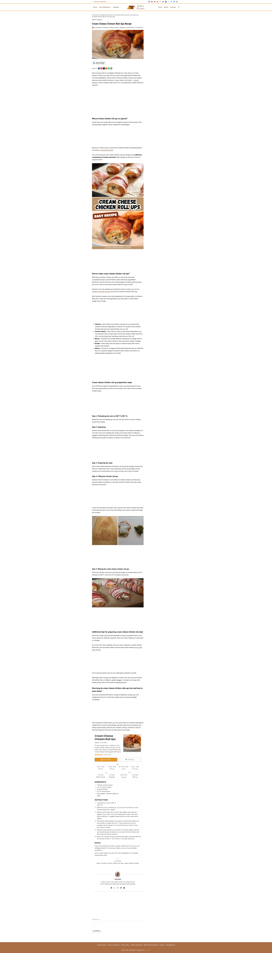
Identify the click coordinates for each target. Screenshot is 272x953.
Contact (173, 7)
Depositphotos (170, 945)
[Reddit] (157, 1)
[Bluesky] (174, 1)
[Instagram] (152, 1)
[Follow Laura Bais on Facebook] (111, 887)
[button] (95, 32)
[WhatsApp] (109, 68)
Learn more (112, 16)
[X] (104, 68)
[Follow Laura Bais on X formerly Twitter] (114, 887)
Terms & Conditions (113, 945)
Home (95, 7)
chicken (136, 80)
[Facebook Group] (165, 1)
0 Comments (139, 27)
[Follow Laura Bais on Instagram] (117, 887)
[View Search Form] (178, 7)
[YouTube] (163, 1)
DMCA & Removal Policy (151, 945)
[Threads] (177, 1)
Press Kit (162, 945)
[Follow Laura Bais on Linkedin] (121, 887)
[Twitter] (168, 1)
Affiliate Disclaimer (136, 945)
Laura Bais (98, 27)
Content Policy (101, 945)
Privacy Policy (125, 945)
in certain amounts (106, 150)
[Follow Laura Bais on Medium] (124, 887)
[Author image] (93, 27)
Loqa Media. (147, 950)
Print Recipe (107, 759)
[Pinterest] (154, 1)
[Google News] (171, 1)
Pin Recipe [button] (130, 759)
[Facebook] (149, 1)
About (166, 7)
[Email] (111, 68)
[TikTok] (160, 1)
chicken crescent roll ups (101, 292)
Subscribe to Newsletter (100, 1)
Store (160, 7)
